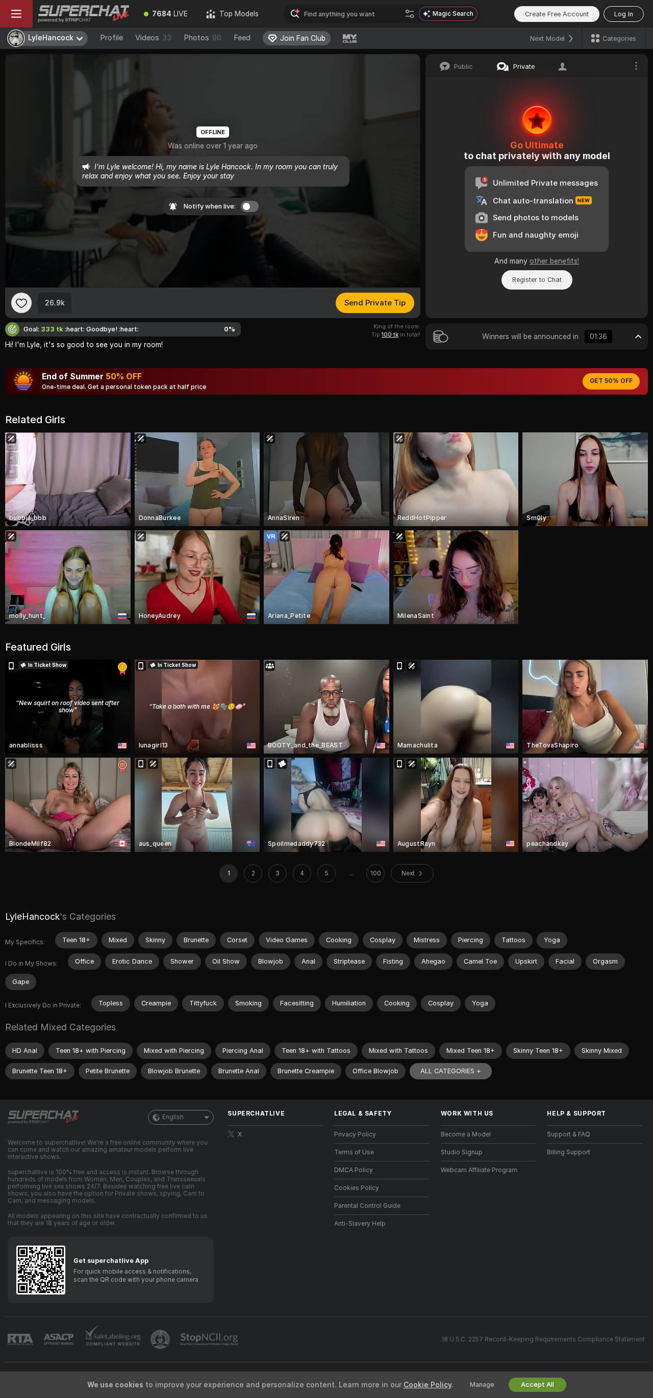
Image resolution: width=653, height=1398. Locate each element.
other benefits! (554, 261)
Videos (153, 37)
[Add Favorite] (21, 303)
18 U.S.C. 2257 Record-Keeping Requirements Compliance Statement (543, 1339)
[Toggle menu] (16, 14)
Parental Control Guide (367, 1205)
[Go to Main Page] (84, 14)
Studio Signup (462, 1152)
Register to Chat (537, 279)
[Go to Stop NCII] (210, 1339)
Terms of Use (354, 1152)
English (173, 1117)
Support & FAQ (568, 1134)
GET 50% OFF (611, 380)
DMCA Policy (353, 1170)
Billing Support (568, 1152)
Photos (202, 37)
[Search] (410, 14)
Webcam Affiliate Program (479, 1170)
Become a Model (466, 1134)
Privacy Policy (355, 1134)
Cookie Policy (427, 1385)
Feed (242, 37)
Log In (623, 14)
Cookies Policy (356, 1188)
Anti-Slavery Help (360, 1223)
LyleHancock (32, 916)
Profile (111, 37)
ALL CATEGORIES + (450, 1071)
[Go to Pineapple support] (161, 1339)
